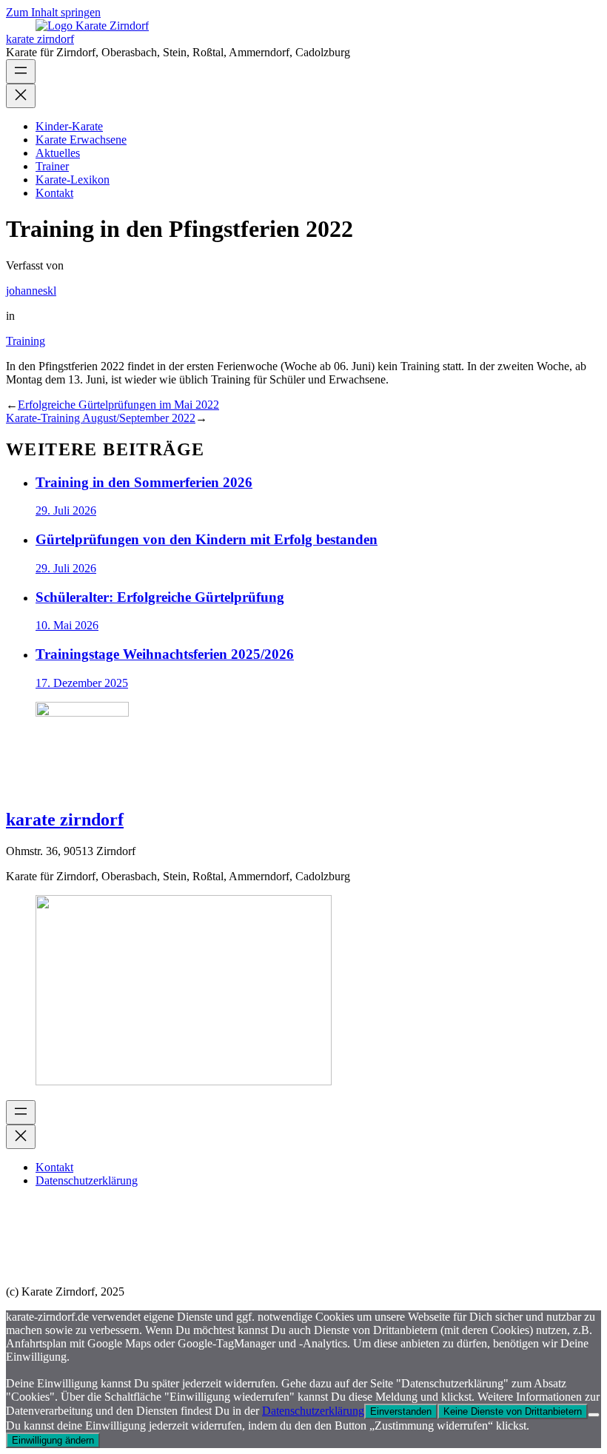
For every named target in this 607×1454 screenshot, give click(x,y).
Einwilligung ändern (53, 1440)
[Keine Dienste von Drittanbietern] (594, 1415)
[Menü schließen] (21, 96)
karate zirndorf (40, 39)
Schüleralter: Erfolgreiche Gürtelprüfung (160, 597)
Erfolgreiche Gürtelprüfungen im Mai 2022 (118, 404)
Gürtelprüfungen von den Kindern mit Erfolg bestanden (207, 539)
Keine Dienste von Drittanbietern (512, 1411)
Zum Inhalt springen (53, 12)
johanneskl (31, 290)
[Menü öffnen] (21, 71)
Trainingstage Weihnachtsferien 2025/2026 (165, 654)
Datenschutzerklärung (313, 1410)
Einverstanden (401, 1411)
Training (25, 341)
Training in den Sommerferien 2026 (144, 482)
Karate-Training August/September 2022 (100, 418)
